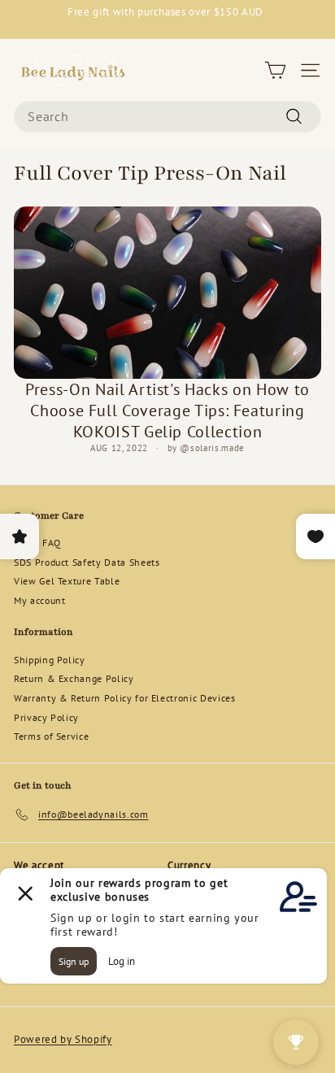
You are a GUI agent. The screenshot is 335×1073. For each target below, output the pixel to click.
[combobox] (167, 116)
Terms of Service (51, 736)
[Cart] (275, 70)
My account (40, 600)
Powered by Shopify (63, 1039)
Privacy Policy (46, 717)
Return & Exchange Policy (74, 678)
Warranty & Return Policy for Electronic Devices (125, 698)
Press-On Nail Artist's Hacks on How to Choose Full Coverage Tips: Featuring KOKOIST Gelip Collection (167, 410)
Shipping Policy (49, 660)
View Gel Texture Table (67, 581)
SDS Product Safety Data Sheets (87, 562)
